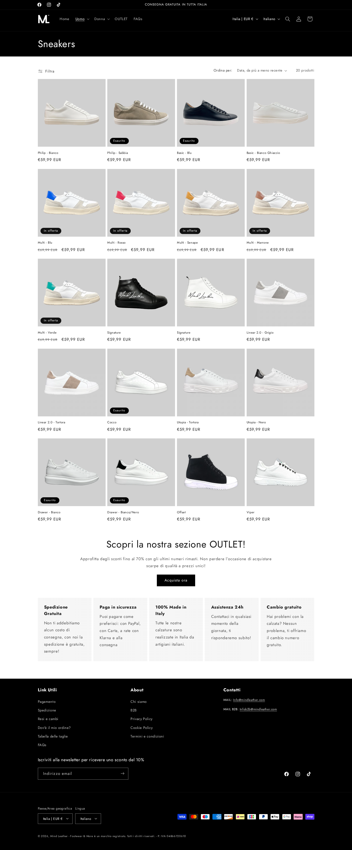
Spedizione (47, 710)
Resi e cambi (48, 718)
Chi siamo (139, 701)
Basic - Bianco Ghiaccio (263, 153)
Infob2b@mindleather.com (258, 709)
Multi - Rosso (116, 243)
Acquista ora (176, 580)
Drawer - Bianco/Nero (123, 512)
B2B (134, 710)
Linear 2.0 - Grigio (260, 333)
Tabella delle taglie (53, 736)
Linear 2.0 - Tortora (51, 422)
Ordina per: (223, 70)
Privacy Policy (142, 718)
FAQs (42, 745)
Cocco (111, 422)
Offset (181, 512)
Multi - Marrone (258, 243)
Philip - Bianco (48, 153)
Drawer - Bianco (49, 512)
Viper (251, 512)
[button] (81, 19)
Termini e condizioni (147, 736)
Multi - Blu (45, 243)
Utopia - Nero (256, 422)
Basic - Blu (184, 153)
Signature (114, 333)
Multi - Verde (47, 333)
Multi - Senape (187, 243)
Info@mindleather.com (249, 700)
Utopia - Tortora (188, 422)
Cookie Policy (142, 727)
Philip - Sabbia (117, 153)
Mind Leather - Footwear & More (71, 836)
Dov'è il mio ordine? (54, 727)
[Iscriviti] (122, 773)
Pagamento (47, 701)
